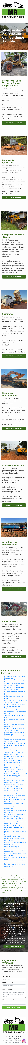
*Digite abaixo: (8, 1000)
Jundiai (18, 876)
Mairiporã (4, 887)
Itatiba (3, 885)
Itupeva (10, 885)
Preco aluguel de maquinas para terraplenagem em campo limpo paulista (14, 745)
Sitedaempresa (19, 1042)
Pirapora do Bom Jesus (8, 889)
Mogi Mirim (19, 887)
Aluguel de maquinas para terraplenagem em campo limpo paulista (14, 827)
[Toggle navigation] (3, 20)
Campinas (4, 878)
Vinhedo (3, 892)
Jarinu (15, 885)
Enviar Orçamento (15, 1007)
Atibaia (16, 878)
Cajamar (15, 879)
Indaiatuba (18, 883)
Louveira (20, 885)
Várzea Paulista (18, 891)
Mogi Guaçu (11, 887)
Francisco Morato (16, 881)
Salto (17, 889)
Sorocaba (11, 878)
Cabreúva (10, 879)
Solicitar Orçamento (14, 123)
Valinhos (10, 891)
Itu (7, 885)
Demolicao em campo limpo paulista (15, 723)
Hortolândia (11, 883)
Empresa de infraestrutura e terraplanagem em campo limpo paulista (14, 696)
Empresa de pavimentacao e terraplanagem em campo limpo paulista (14, 762)
